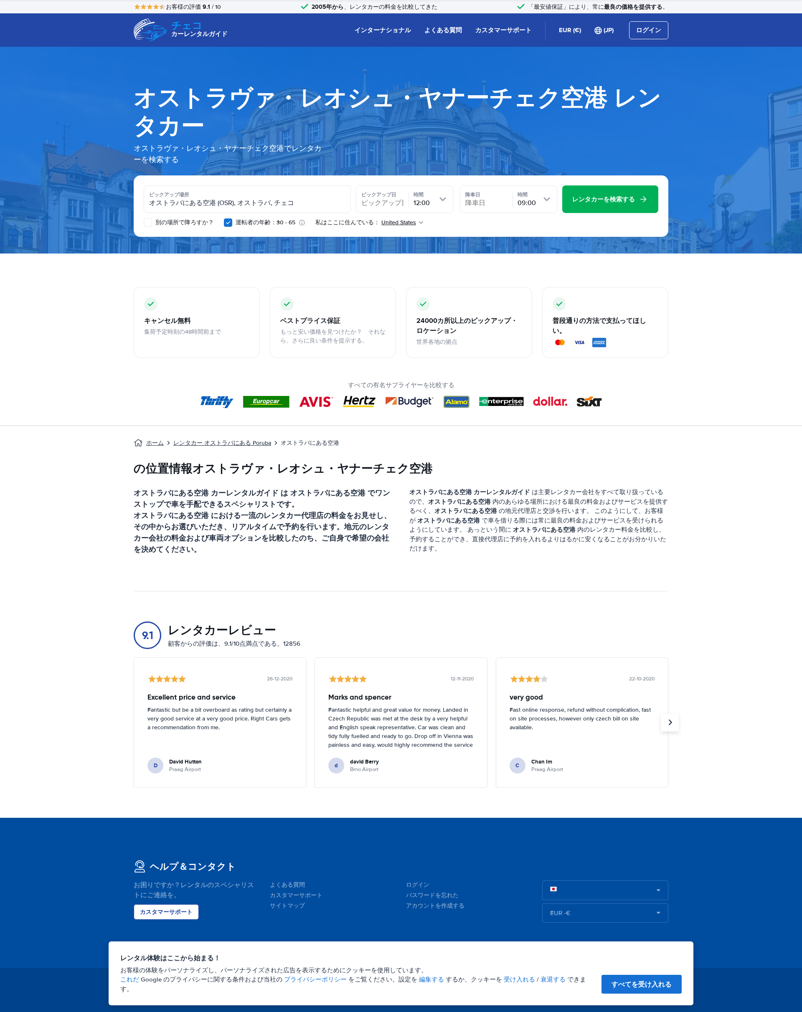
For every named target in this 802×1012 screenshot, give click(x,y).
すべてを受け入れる (642, 984)
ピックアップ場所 (169, 194)
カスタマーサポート (503, 30)
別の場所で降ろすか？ (183, 222)
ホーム (155, 442)
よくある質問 (443, 30)
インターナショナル (383, 30)
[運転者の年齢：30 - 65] (228, 222)
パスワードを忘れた (432, 895)
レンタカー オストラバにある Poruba (222, 442)
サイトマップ (287, 905)
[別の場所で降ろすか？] (148, 222)
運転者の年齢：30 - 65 (265, 222)
